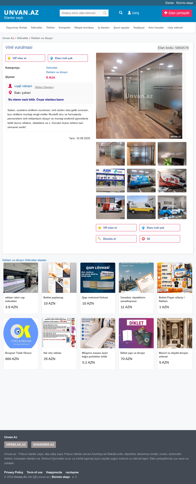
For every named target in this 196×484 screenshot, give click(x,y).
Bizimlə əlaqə (184, 2)
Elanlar (169, 2)
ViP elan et (19, 58)
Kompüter (65, 27)
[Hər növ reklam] (59, 333)
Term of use (34, 472)
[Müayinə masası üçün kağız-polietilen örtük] (97, 333)
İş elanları (104, 27)
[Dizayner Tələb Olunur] (20, 333)
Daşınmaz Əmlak (16, 27)
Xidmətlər (36, 27)
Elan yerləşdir (178, 13)
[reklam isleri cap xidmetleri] (20, 278)
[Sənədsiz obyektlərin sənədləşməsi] (136, 278)
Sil (148, 238)
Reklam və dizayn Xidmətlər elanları (24, 260)
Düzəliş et (109, 238)
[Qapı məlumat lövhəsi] (97, 278)
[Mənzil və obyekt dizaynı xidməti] (174, 333)
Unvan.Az (8, 38)
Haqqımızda (54, 472)
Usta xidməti (175, 27)
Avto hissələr (156, 27)
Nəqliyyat (139, 27)
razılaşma (72, 472)
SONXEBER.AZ (43, 444)
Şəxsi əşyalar (122, 27)
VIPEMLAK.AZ (16, 444)
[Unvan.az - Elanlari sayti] (21, 12)
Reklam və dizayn (42, 38)
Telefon (50, 27)
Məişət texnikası (84, 27)
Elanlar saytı (13, 18)
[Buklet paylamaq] (59, 278)
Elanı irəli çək (64, 58)
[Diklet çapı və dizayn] (136, 333)
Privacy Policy (13, 472)
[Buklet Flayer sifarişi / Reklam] (174, 278)
